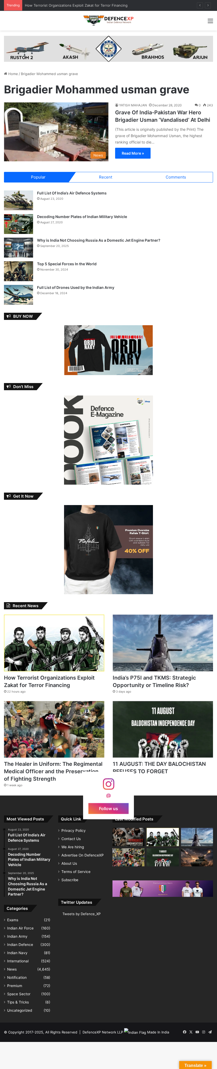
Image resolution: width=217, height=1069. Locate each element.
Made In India (158, 1032)
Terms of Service (76, 872)
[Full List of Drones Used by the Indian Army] (18, 295)
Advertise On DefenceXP (82, 855)
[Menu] (210, 23)
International (18, 961)
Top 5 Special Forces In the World (67, 264)
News (12, 969)
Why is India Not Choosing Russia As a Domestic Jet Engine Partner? (98, 240)
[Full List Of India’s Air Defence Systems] (18, 200)
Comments (176, 177)
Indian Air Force (20, 928)
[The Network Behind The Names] (128, 837)
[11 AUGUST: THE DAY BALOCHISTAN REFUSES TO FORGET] (163, 729)
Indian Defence (20, 944)
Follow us (108, 808)
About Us (69, 863)
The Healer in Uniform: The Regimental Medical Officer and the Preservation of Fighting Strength (53, 771)
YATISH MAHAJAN (133, 105)
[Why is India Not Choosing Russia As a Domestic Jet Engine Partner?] (18, 248)
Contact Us (71, 839)
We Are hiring (72, 847)
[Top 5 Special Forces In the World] (18, 271)
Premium (14, 986)
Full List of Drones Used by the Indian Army (75, 287)
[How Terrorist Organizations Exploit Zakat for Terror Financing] (54, 643)
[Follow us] (108, 786)
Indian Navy (17, 953)
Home (12, 74)
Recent (105, 177)
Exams (12, 920)
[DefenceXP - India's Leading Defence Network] (108, 21)
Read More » (133, 153)
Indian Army (17, 936)
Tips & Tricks (18, 1002)
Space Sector (18, 994)
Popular (38, 177)
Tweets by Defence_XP (81, 914)
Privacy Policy (73, 830)
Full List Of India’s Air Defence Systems (72, 193)
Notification (17, 977)
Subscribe (69, 880)
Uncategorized (19, 1010)
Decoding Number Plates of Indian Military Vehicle (82, 216)
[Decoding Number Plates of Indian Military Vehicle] (18, 224)
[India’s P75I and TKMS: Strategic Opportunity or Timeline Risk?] (163, 643)
